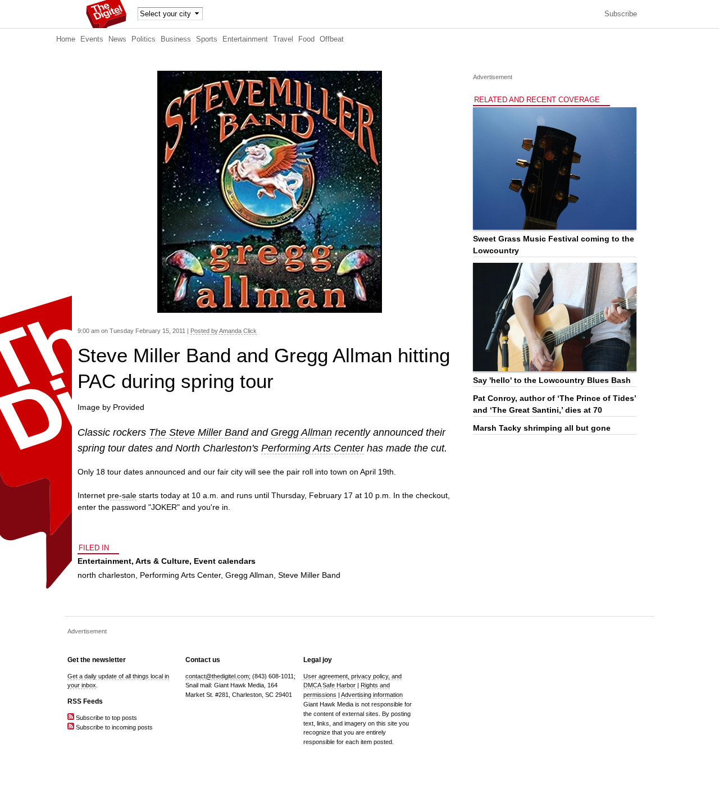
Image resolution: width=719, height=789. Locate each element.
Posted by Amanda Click (223, 330)
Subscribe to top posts (105, 717)
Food (306, 39)
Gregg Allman (301, 432)
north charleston (106, 575)
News (117, 39)
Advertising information (372, 694)
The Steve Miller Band (198, 432)
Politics (143, 39)
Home (65, 39)
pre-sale (121, 495)
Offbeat (332, 39)
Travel (283, 39)
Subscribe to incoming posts (113, 727)
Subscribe (620, 14)
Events (91, 39)
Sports (206, 39)
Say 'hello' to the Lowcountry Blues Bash (552, 380)
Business (176, 39)
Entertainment (245, 39)
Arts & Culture (162, 561)
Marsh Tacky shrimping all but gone (542, 427)
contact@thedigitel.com (217, 676)
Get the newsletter (96, 660)
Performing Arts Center (312, 448)
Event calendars (225, 561)
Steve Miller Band (309, 575)
